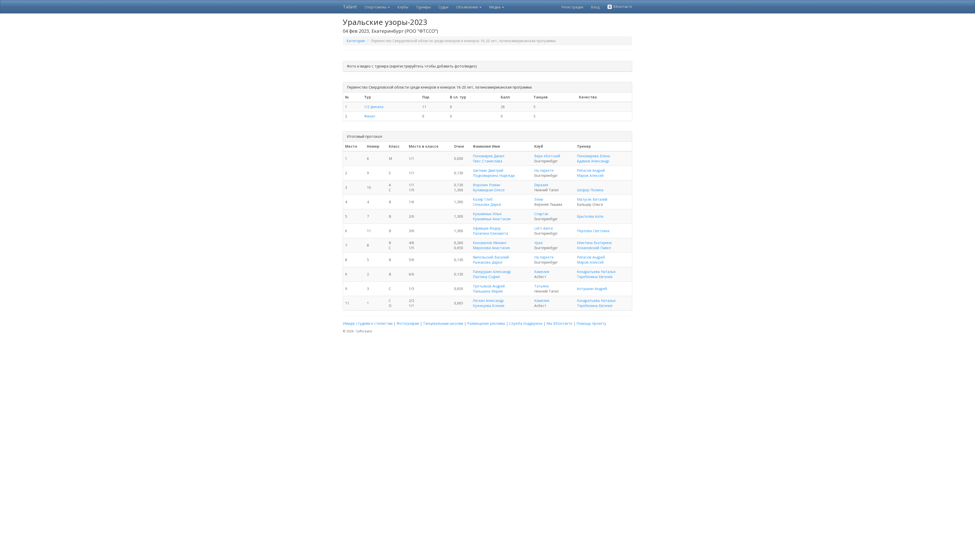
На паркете (544, 170)
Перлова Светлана (593, 230)
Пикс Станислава (487, 161)
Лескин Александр (488, 300)
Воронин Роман (486, 184)
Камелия (541, 271)
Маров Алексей (590, 175)
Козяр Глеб (483, 199)
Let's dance (543, 228)
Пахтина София (486, 276)
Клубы (402, 7)
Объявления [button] (467, 7)
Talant (350, 7)
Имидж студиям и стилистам (368, 323)
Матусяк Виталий (592, 199)
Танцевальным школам (443, 323)
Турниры (423, 7)
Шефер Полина (590, 189)
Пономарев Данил (488, 155)
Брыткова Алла (590, 216)
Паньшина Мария (488, 291)
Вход (595, 7)
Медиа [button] (495, 7)
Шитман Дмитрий (488, 170)
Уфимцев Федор (487, 228)
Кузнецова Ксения (488, 305)
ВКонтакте (622, 6)
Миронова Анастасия (491, 247)
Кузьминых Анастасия (492, 218)
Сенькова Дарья (487, 204)
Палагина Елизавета (490, 233)
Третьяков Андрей (489, 286)
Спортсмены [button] (376, 7)
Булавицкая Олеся (489, 189)
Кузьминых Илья (487, 213)
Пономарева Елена (593, 155)
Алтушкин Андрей (592, 288)
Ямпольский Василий (491, 257)
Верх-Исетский (547, 155)
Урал (538, 242)
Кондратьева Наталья (596, 271)
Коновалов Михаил (489, 242)
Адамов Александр (593, 161)
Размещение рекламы (486, 323)
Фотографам (408, 323)
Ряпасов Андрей (591, 170)
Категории (356, 40)
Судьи (443, 7)
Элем (538, 199)
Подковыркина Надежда (494, 175)
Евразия (541, 184)
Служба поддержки (525, 323)
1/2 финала (373, 106)
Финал (369, 116)
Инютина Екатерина (594, 242)
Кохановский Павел (594, 247)
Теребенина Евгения (594, 276)
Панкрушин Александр (492, 271)
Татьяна (541, 286)
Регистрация (572, 7)
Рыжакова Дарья (487, 262)
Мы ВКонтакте (559, 323)
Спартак (541, 213)
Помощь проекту (591, 323)
